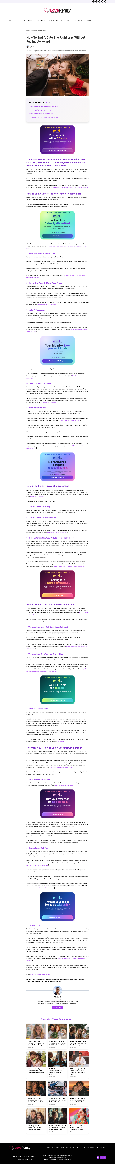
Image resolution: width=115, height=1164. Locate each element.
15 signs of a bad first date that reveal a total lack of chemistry (69, 187)
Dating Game (30, 34)
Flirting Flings (59, 1147)
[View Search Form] (10, 20)
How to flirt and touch (49, 402)
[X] (101, 1157)
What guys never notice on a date (40, 974)
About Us (26, 1156)
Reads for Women (88, 1147)
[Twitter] (102, 1)
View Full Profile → (57, 1007)
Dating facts (60, 741)
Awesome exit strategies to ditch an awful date (40, 888)
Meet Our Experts (17, 1156)
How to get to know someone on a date (61, 767)
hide (47, 102)
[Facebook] (93, 1)
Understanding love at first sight (64, 785)
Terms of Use (29, 1159)
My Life (79, 1147)
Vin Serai (33, 47)
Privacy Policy (20, 1159)
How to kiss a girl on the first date (57, 532)
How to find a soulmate (37, 497)
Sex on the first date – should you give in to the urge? (69, 566)
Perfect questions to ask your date (70, 420)
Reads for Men (100, 1147)
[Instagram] (96, 1)
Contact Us (33, 1156)
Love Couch (49, 1147)
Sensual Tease (70, 1147)
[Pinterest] (105, 1)
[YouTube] (99, 1)
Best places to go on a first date (46, 304)
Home (24, 20)
